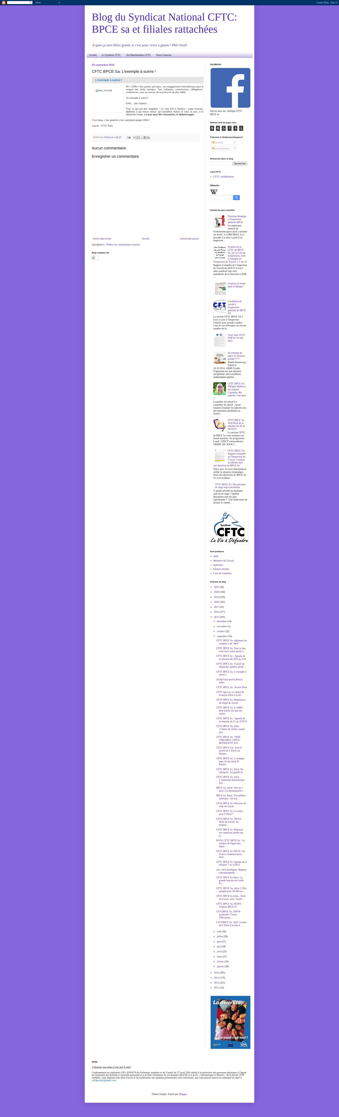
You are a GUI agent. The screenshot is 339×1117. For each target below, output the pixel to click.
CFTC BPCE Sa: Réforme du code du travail (231, 805)
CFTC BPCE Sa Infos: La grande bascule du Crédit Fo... (230, 880)
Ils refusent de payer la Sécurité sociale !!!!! (236, 356)
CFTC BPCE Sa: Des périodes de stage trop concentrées (230, 486)
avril (219, 951)
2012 (217, 982)
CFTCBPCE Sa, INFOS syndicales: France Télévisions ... (228, 914)
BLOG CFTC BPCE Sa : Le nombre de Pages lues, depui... (230, 843)
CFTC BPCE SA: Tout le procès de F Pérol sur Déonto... (229, 750)
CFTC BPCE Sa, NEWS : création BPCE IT (229, 905)
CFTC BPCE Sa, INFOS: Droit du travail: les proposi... (229, 822)
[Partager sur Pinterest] (148, 137)
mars (219, 956)
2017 (217, 607)
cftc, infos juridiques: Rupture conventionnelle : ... (231, 871)
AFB (215, 556)
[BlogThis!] (138, 137)
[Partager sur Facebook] (145, 137)
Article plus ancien (189, 238)
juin (219, 941)
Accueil (93, 55)
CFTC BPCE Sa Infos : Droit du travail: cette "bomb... (231, 897)
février (220, 961)
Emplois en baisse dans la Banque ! (237, 285)
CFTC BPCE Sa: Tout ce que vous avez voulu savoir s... (231, 650)
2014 (217, 972)
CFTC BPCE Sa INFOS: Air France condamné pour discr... (230, 854)
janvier (221, 966)
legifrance (218, 565)
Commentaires (221, 148)
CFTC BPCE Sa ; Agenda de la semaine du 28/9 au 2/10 (231, 657)
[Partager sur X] (141, 137)
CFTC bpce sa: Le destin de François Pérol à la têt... (230, 693)
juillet (220, 936)
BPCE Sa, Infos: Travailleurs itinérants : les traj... (231, 797)
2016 (217, 612)
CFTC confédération (223, 176)
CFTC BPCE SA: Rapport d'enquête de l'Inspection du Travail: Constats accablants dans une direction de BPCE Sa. (229, 458)
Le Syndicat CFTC (111, 55)
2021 (217, 587)
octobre (221, 631)
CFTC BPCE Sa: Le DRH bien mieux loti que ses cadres (229, 710)
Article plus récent (102, 238)
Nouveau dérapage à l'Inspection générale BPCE (237, 219)
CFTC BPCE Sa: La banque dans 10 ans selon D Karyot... (230, 761)
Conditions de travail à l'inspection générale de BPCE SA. (237, 307)
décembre (222, 621)
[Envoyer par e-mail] (135, 137)
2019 (217, 597)
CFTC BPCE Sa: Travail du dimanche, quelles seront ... (231, 665)
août (219, 931)
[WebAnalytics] (95, 259)
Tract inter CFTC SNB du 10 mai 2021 (236, 338)
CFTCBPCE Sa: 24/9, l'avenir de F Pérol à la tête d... (231, 924)
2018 (217, 602)
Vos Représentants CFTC (138, 55)
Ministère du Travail (223, 560)
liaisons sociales (221, 569)
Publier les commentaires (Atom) (123, 244)
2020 (217, 592)
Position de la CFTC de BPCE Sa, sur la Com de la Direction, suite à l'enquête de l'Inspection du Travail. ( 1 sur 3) (230, 254)
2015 (217, 617)
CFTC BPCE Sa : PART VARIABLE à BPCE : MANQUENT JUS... (228, 740)
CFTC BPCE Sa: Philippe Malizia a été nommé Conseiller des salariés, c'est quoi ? (229, 391)
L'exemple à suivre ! (108, 80)
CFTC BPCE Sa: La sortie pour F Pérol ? (229, 812)
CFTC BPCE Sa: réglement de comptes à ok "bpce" (231, 642)
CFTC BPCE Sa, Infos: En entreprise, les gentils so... (230, 771)
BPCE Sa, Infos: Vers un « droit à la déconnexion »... (230, 789)
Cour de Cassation (222, 573)
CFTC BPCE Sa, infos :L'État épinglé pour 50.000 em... (231, 890)
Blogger (183, 1094)
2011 (217, 987)
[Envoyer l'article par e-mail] (128, 137)
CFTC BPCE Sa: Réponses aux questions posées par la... (229, 832)
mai (219, 946)
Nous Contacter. (164, 55)
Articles (218, 142)
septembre (222, 636)
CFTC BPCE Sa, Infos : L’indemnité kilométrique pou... (230, 780)
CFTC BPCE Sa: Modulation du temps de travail (230, 701)
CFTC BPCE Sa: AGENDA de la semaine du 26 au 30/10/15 (236, 424)
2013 (217, 977)
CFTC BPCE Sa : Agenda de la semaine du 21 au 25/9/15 (231, 720)
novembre (222, 626)
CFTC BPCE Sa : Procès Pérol (231, 687)
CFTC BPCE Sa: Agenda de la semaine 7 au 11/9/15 (231, 863)
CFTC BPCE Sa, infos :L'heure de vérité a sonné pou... (230, 729)
